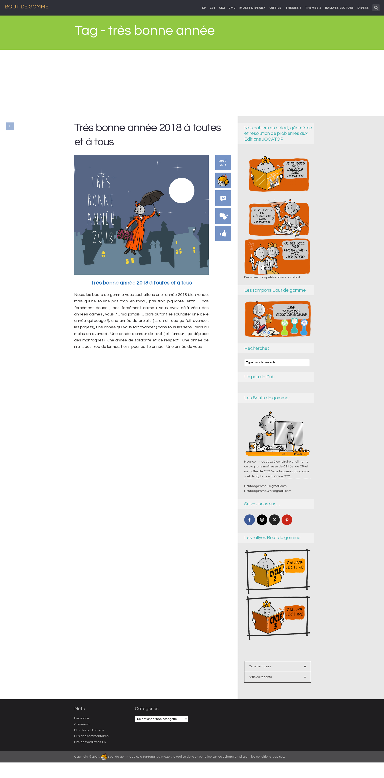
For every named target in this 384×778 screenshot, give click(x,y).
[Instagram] (262, 519)
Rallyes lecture (339, 8)
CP (204, 8)
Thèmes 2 (313, 8)
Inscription (81, 718)
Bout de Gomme (26, 7)
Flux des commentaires (91, 736)
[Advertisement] (192, 83)
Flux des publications (89, 730)
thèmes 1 (293, 8)
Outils (275, 8)
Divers (363, 8)
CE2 (222, 8)
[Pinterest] (287, 519)
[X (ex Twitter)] (274, 519)
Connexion (82, 724)
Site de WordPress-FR (90, 742)
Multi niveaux (252, 8)
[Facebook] (249, 519)
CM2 (231, 8)
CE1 (212, 8)
